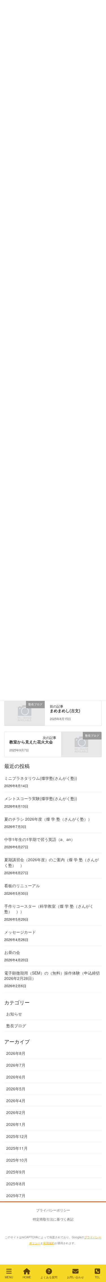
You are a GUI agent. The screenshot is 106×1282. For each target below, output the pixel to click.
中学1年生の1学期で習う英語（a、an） (39, 839)
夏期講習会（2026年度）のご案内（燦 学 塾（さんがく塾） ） (51, 862)
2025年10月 (17, 1160)
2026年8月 (15, 1053)
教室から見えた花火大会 (31, 742)
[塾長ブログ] (25, 712)
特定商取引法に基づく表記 (53, 1219)
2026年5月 (15, 1088)
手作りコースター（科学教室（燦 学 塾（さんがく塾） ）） (49, 909)
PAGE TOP (91, 1250)
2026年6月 (15, 1077)
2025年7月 (15, 1195)
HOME (27, 1277)
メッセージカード (20, 932)
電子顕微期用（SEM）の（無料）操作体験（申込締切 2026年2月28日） (52, 975)
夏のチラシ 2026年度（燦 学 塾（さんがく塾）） (48, 819)
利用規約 (49, 1243)
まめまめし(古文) (65, 710)
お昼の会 (12, 952)
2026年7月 (15, 1065)
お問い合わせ (75, 1277)
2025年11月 (17, 1148)
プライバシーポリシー (53, 1210)
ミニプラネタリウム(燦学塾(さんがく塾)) (40, 778)
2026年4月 (15, 1100)
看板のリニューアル (22, 885)
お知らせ (14, 1014)
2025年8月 (15, 1183)
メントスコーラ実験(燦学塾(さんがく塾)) (40, 798)
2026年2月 (15, 1112)
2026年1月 (15, 1124)
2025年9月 (15, 1172)
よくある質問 (48, 1277)
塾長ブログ (16, 1025)
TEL (97, 1277)
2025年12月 (17, 1136)
